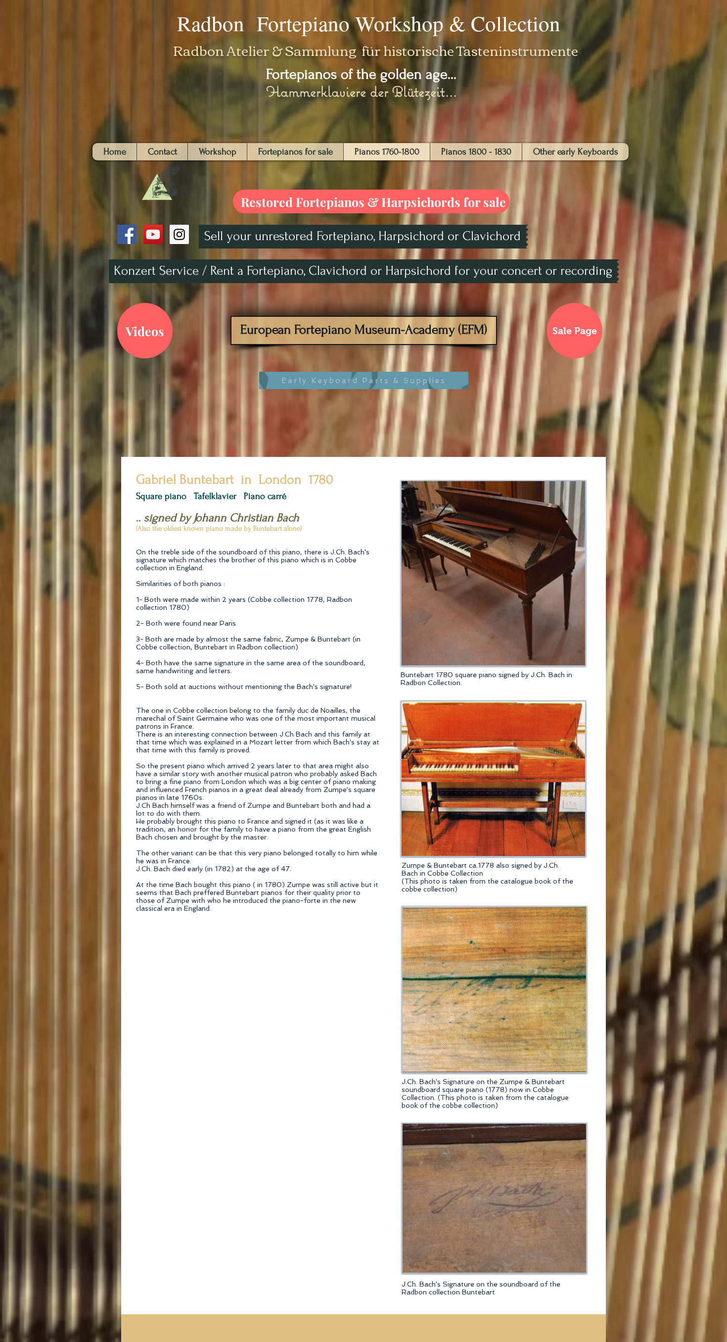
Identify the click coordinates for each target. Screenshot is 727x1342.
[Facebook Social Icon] (126, 234)
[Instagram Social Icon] (179, 234)
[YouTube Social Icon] (153, 234)
